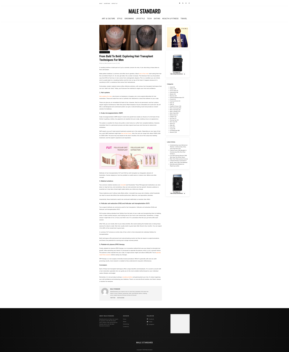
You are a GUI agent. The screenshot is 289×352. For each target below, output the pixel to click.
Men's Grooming (174, 108)
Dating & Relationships (176, 97)
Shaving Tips (173, 120)
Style (120, 19)
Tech (149, 19)
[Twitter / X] (182, 3)
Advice (171, 88)
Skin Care (172, 121)
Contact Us (126, 326)
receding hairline (127, 277)
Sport (171, 123)
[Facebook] (179, 3)
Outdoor (172, 116)
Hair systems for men (105, 96)
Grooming (129, 19)
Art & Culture (108, 19)
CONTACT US (114, 3)
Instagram (120, 297)
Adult (171, 87)
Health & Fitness (170, 19)
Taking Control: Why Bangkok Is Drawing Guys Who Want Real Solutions (178, 151)
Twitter (112, 297)
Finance (172, 99)
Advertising (107, 3)
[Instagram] (185, 3)
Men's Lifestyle (174, 111)
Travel (184, 19)
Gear (171, 102)
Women (172, 132)
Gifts (171, 104)
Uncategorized (173, 130)
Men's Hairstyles (174, 109)
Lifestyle (140, 19)
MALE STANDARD (144, 11)
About (100, 3)
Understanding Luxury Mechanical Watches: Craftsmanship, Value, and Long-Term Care (178, 146)
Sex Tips (172, 118)
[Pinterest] (189, 3)
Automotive (173, 92)
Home (124, 319)
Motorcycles (173, 115)
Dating (157, 19)
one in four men (144, 73)
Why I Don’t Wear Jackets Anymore (179, 159)
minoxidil (123, 185)
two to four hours (126, 133)
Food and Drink (174, 101)
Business (172, 95)
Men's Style (173, 113)
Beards (172, 94)
